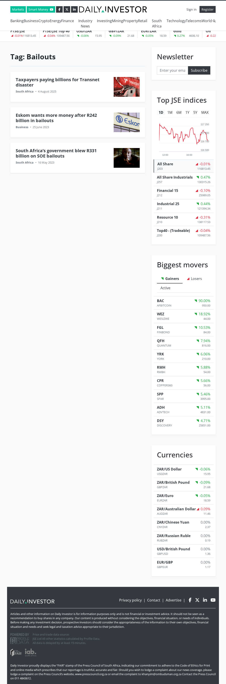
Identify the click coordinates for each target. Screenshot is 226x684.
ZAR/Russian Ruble (173, 535)
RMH (161, 367)
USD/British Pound (173, 549)
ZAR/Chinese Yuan (173, 522)
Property (130, 20)
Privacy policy (130, 600)
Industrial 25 (168, 203)
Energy (55, 20)
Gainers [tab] (171, 278)
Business (31, 20)
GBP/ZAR (116, 31)
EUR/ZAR (148, 31)
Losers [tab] (196, 278)
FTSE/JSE (17, 31)
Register (208, 9)
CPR (160, 380)
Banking (17, 20)
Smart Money (38, 9)
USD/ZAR (84, 31)
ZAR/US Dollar (169, 469)
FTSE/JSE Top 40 (56, 31)
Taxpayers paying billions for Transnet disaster (58, 82)
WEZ (160, 314)
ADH (161, 407)
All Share (165, 164)
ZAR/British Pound (173, 482)
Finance (67, 20)
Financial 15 (167, 190)
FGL (160, 327)
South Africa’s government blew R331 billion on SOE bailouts (56, 153)
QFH (160, 340)
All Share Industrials (175, 177)
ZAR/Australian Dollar (176, 509)
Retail (142, 20)
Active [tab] (165, 287)
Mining (117, 20)
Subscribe (199, 70)
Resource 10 (167, 217)
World (207, 20)
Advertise (173, 600)
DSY (160, 420)
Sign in (191, 9)
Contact (153, 600)
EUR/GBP (165, 562)
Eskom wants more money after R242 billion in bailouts (56, 117)
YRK (160, 354)
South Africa (157, 23)
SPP (160, 394)
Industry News (85, 23)
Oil (208, 31)
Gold (177, 31)
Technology (176, 20)
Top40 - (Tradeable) (173, 230)
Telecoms (194, 20)
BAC (160, 300)
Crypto (44, 20)
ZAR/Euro (165, 495)
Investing (104, 20)
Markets (18, 9)
